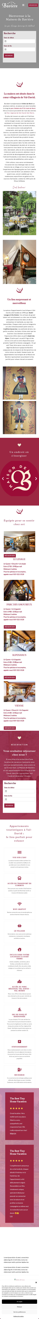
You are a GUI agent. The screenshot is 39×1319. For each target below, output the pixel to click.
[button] (36, 1282)
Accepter (19, 1301)
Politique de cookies (18, 1316)
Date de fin (8, 46)
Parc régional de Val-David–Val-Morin (20, 113)
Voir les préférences (19, 1312)
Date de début (9, 38)
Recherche (9, 55)
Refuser (19, 1307)
